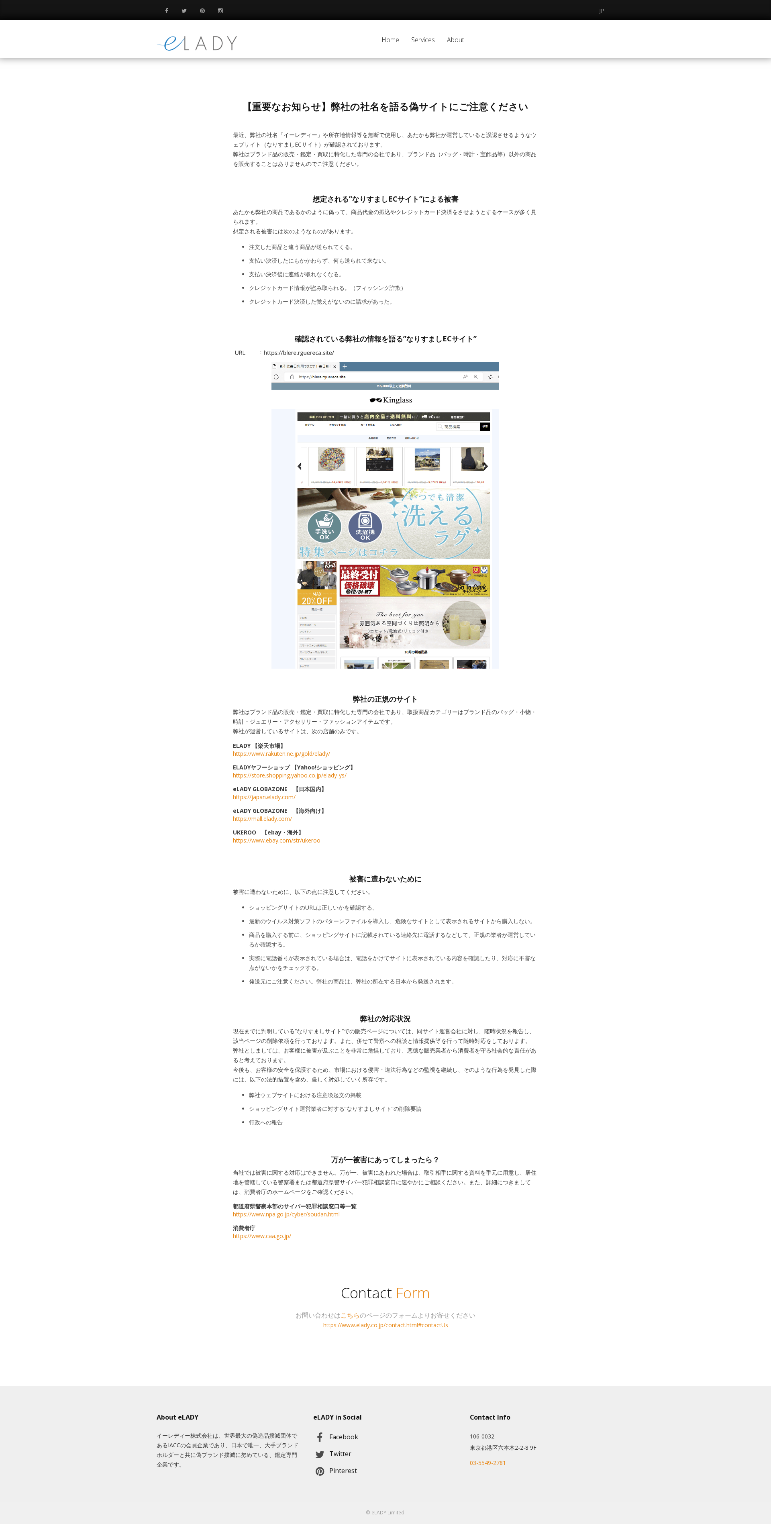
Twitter (340, 1453)
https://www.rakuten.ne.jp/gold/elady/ (281, 753)
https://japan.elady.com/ (264, 797)
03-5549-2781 (488, 1463)
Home (390, 39)
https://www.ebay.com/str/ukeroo (276, 840)
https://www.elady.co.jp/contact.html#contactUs (385, 1325)
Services (423, 39)
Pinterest (343, 1470)
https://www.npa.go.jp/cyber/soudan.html (286, 1214)
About (455, 39)
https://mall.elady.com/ (262, 818)
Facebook (343, 1436)
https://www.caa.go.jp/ (262, 1236)
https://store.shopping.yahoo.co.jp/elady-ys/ (290, 775)
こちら (350, 1315)
